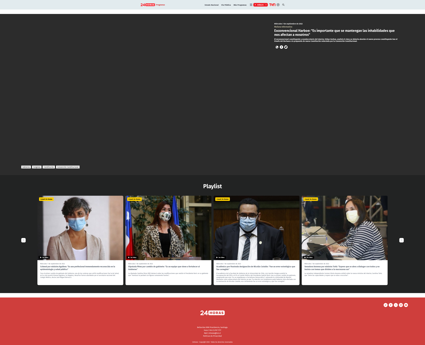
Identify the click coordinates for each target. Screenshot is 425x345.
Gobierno (26, 167)
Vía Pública (226, 5)
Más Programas (240, 5)
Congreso (36, 167)
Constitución (49, 167)
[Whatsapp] (277, 47)
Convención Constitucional (67, 167)
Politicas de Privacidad (212, 336)
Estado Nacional (212, 5)
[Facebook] (281, 47)
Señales (260, 5)
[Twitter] (286, 47)
